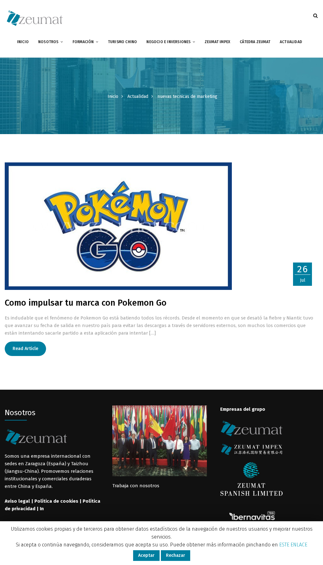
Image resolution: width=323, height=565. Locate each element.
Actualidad (291, 42)
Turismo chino (122, 42)
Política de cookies (56, 501)
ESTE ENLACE (293, 545)
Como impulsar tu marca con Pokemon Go (86, 303)
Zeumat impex (217, 42)
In (42, 508)
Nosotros (48, 42)
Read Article (25, 348)
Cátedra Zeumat (255, 42)
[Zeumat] (35, 17)
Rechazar (175, 555)
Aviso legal (17, 501)
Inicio (23, 42)
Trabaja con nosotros (135, 486)
